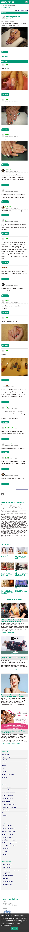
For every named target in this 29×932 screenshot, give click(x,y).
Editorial (4, 816)
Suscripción (5, 754)
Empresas (5, 763)
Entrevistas (5, 810)
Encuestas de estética (9, 807)
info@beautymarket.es (7, 903)
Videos (4, 771)
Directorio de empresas (9, 793)
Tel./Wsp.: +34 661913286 (8, 904)
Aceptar (14, 928)
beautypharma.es (7, 875)
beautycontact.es (7, 881)
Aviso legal (5, 908)
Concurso (5, 813)
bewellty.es (5, 878)
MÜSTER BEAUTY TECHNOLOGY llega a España (13, 658)
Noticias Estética (7, 801)
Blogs (3, 768)
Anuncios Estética (7, 790)
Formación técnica (7, 798)
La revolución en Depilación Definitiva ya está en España (14, 731)
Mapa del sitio (6, 757)
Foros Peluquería (7, 825)
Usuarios (4, 765)
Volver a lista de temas (22, 10)
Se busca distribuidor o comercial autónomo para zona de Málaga (12, 620)
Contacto (5, 777)
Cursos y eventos (7, 795)
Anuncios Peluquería (8, 828)
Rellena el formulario (7, 706)
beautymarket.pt (7, 867)
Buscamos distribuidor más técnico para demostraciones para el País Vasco (14, 695)
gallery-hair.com (7, 884)
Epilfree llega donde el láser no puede (11, 743)
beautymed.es (6, 873)
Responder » (4, 51)
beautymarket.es (9, 2)
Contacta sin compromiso (8, 632)
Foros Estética (6, 787)
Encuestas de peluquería (9, 846)
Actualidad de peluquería (9, 840)
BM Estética (3, 5)
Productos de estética (9, 804)
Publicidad (5, 760)
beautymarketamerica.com (10, 870)
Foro (8, 5)
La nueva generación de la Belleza (10, 669)
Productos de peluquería (9, 843)
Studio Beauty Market (8, 774)
